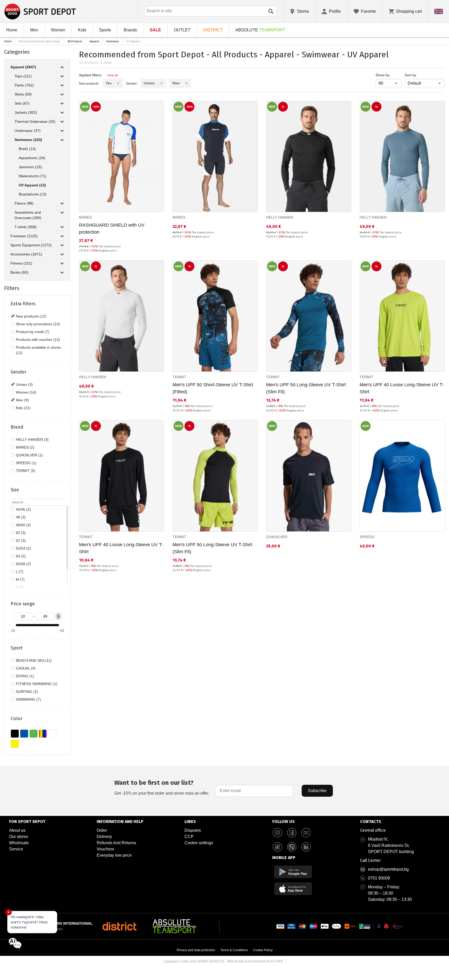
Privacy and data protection (196, 950)
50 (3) (21, 533)
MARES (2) (25, 447)
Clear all (112, 75)
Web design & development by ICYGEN (255, 961)
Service (16, 849)
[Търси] (271, 11)
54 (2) (21, 556)
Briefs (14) (27, 149)
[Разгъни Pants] (62, 85)
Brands (130, 30)
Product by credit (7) (32, 332)
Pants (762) (24, 85)
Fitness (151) (21, 263)
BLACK (15, 733)
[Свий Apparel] (62, 67)
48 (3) (21, 517)
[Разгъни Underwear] (62, 130)
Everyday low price (114, 855)
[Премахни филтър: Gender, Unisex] (161, 83)
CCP (189, 836)
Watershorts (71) (32, 176)
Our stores (18, 836)
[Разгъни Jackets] (62, 112)
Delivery (104, 836)
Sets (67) (22, 103)
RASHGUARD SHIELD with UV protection (111, 228)
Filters (11, 288)
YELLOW (15, 744)
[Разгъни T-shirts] (62, 227)
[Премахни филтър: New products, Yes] (118, 83)
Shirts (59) (23, 94)
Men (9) (22, 400)
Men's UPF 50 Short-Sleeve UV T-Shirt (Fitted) (213, 388)
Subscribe (317, 790)
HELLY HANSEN (279, 217)
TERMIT (179, 377)
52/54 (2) (23, 548)
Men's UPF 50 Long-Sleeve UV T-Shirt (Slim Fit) (306, 388)
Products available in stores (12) (38, 350)
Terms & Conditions (234, 950)
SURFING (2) (27, 691)
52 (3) (21, 540)
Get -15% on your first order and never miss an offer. (161, 787)
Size (15, 490)
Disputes (192, 830)
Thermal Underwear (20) (35, 121)
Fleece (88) (24, 203)
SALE (155, 30)
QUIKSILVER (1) (29, 455)
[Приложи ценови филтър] (58, 616)
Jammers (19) (30, 167)
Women (58, 30)
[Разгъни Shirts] (62, 94)
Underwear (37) (28, 131)
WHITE (52, 733)
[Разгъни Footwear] (62, 236)
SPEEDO (367, 537)
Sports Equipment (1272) (31, 245)
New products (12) (31, 316)
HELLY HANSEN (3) (32, 439)
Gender (18, 372)
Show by (388, 75)
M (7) (20, 579)
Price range (23, 604)
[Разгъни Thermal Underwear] (62, 121)
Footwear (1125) (24, 236)
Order (102, 830)
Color (16, 718)
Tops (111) (23, 76)
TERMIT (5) (25, 471)
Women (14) (26, 392)
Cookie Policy (263, 950)
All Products (74, 41)
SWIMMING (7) (28, 699)
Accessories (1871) (26, 254)
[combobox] (210, 10)
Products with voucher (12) (38, 339)
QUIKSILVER (276, 537)
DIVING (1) (25, 676)
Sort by (410, 75)
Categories (17, 52)
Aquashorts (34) (32, 158)
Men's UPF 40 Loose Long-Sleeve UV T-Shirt (402, 388)
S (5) (20, 587)
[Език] (438, 11)
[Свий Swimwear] (62, 140)
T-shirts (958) (26, 227)
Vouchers (105, 849)
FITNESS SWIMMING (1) (36, 684)
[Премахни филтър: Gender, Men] (186, 83)
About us (17, 830)
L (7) (19, 572)
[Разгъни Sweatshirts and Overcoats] (62, 212)
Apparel (94, 41)
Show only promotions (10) (38, 324)
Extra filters (23, 304)
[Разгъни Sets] (62, 103)
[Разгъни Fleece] (62, 203)
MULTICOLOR (43, 733)
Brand (17, 427)
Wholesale (19, 843)
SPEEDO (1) (26, 463)
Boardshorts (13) (33, 194)
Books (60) (19, 272)
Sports (105, 30)
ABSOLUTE (260, 30)
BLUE (24, 733)
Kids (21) (23, 408)
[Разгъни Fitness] (62, 263)
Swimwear (112, 41)
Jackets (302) (26, 112)
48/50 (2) (23, 525)
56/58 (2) (23, 564)
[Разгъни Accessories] (62, 254)
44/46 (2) (23, 509)
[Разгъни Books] (62, 272)
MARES (85, 217)
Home (11, 30)
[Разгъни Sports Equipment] (62, 245)
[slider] (13, 625)
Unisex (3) (24, 384)
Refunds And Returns (116, 843)
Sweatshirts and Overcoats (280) (28, 215)
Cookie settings (198, 843)
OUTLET (182, 30)
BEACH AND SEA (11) (34, 660)
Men (34, 30)
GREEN (33, 733)
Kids (82, 30)
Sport (17, 648)
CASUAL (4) (26, 668)
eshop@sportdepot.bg (388, 869)
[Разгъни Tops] (62, 76)
